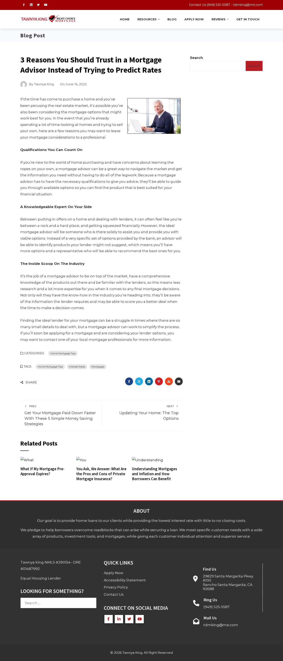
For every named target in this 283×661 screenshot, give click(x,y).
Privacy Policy (116, 587)
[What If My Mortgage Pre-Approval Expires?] (27, 460)
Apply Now (194, 19)
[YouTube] (139, 619)
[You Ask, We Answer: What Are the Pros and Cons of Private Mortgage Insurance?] (81, 460)
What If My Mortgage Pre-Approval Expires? (42, 471)
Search (196, 58)
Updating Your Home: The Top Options (149, 412)
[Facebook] (108, 619)
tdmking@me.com (248, 5)
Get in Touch (247, 19)
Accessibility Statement (125, 580)
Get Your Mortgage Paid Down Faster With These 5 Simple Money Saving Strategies (60, 415)
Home (124, 19)
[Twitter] (129, 619)
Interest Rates (77, 366)
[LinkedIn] (119, 619)
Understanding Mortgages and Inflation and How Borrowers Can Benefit (154, 473)
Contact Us (114, 594)
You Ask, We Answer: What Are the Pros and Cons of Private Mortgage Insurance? (101, 473)
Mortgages (97, 366)
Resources (147, 19)
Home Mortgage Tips (62, 353)
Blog (172, 19)
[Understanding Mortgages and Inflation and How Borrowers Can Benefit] (147, 460)
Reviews (219, 19)
